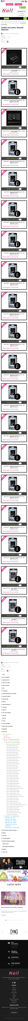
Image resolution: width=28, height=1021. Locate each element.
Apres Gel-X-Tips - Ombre (10, 819)
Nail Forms (4, 731)
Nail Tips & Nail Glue (8, 21)
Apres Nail (4, 707)
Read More (3, 915)
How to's (14, 990)
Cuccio (3, 720)
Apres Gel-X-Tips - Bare (10, 817)
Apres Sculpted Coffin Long (12, 801)
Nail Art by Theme (6, 682)
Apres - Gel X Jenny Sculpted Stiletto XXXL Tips (16, 804)
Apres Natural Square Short (12, 752)
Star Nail (4, 718)
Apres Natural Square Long (12, 755)
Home (2, 21)
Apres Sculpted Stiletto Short (12, 789)
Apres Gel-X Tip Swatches (11, 814)
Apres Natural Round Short (12, 745)
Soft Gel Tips (8, 825)
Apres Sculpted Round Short (12, 776)
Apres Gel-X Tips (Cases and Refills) (12, 742)
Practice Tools (5, 843)
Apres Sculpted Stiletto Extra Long (13, 794)
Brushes (4, 832)
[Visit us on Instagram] (15, 982)
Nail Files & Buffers (6, 723)
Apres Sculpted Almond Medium (13, 809)
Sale (14, 997)
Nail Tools (4, 835)
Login (18, 4)
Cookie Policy (14, 1000)
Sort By (2, 35)
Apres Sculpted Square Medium (12, 783)
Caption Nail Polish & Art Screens (9, 693)
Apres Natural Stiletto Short (12, 758)
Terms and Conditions (14, 999)
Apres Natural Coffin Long (11, 768)
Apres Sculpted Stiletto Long (12, 793)
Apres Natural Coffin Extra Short (13, 763)
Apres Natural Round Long (11, 749)
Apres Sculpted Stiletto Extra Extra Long (14, 796)
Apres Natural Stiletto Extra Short (13, 757)
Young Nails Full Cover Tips (11, 824)
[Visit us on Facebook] (13, 982)
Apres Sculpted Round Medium (12, 778)
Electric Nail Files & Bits (7, 726)
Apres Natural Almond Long (12, 775)
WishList (13, 67)
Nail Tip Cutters (7, 737)
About (14, 987)
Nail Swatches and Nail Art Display (9, 830)
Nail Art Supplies (5, 677)
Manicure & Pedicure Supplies (8, 841)
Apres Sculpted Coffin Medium (12, 799)
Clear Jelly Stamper (6, 712)
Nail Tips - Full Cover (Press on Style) (11, 740)
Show (2, 39)
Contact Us (14, 1002)
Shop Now (6, 18)
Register (9, 4)
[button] (6, 920)
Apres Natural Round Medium (12, 747)
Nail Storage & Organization (8, 846)
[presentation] (2, 932)
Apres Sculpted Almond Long (12, 811)
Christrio (4, 709)
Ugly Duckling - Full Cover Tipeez (12, 827)
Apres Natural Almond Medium (12, 773)
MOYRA (4, 701)
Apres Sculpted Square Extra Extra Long (14, 788)
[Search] (25, 18)
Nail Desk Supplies (6, 838)
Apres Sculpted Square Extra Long (13, 786)
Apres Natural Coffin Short (11, 765)
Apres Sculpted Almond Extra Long (13, 812)
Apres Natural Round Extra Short (13, 744)
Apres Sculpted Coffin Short (12, 798)
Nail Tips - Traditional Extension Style (12, 739)
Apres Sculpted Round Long (12, 780)
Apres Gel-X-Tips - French (10, 822)
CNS (3, 688)
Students (4, 849)
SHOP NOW (13, 864)
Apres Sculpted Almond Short (12, 807)
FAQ (14, 994)
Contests (14, 995)
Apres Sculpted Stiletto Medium (13, 791)
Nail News (14, 989)
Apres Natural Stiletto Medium (12, 760)
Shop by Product (5, 685)
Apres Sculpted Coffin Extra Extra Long (14, 806)
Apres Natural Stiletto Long (12, 762)
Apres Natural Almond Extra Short (13, 770)
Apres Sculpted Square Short (12, 781)
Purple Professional (6, 704)
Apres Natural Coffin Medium (12, 767)
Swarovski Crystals (6, 696)
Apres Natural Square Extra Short (13, 750)
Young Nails (4, 690)
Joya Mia (4, 715)
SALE (3, 674)
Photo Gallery (14, 992)
